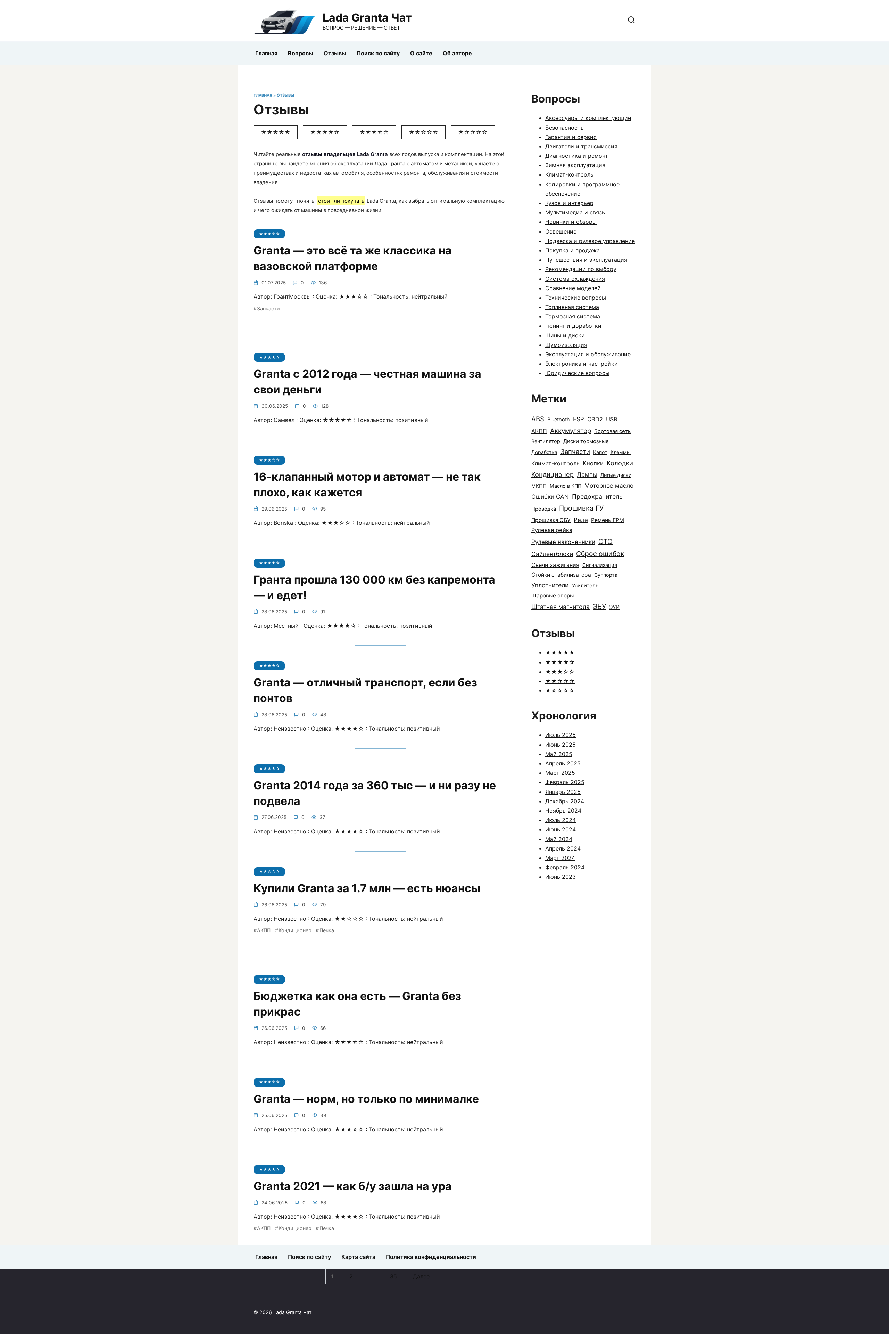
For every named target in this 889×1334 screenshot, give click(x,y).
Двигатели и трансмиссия (581, 146)
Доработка (544, 452)
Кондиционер (295, 930)
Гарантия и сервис (571, 136)
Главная (266, 53)
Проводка (543, 509)
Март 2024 (560, 857)
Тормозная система (572, 316)
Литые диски (615, 475)
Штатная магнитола (560, 606)
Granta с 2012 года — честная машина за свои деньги (367, 382)
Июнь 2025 (560, 744)
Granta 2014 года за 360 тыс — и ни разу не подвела (375, 793)
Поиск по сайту (378, 53)
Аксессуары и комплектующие (588, 117)
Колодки (620, 463)
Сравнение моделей (573, 288)
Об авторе (457, 53)
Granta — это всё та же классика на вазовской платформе (353, 258)
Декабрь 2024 (564, 801)
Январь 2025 (563, 791)
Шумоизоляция (566, 344)
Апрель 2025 (563, 763)
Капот (600, 452)
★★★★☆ (325, 132)
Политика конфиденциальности (431, 1256)
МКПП (539, 486)
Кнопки (593, 463)
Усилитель (585, 585)
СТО (605, 541)
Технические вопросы (575, 297)
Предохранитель (597, 496)
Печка (326, 930)
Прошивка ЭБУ (551, 520)
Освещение (560, 231)
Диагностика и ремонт (576, 155)
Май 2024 (558, 839)
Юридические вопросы (577, 372)
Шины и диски (565, 335)
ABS (537, 419)
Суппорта (605, 575)
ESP (578, 419)
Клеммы (620, 452)
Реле (581, 519)
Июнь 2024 (560, 829)
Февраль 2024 (564, 867)
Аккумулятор (570, 431)
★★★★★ (275, 132)
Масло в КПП (565, 486)
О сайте (421, 53)
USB (611, 419)
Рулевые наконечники (563, 541)
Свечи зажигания (555, 564)
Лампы (587, 474)
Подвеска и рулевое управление (590, 240)
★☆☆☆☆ (473, 132)
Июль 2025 (560, 734)
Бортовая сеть (612, 431)
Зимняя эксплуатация (575, 165)
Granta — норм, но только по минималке (366, 1099)
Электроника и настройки (581, 363)
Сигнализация (599, 565)
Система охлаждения (575, 278)
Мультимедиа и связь (575, 212)
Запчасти (268, 308)
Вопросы (300, 53)
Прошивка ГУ (581, 508)
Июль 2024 (560, 819)
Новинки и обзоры (571, 221)
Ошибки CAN (550, 496)
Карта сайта (358, 1256)
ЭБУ (599, 606)
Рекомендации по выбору (580, 269)
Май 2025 (558, 753)
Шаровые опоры (552, 595)
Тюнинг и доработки (573, 325)
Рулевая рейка (551, 530)
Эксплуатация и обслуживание (588, 354)
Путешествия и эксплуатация (586, 259)
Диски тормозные (586, 441)
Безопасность (564, 127)
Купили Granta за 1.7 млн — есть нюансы (367, 888)
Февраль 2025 (564, 782)
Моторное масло (608, 485)
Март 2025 (560, 772)
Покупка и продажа (572, 250)
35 (393, 1276)
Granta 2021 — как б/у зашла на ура (353, 1186)
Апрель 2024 (563, 848)
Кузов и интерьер (569, 203)
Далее (421, 1276)
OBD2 (595, 419)
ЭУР (614, 607)
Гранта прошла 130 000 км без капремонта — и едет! (374, 587)
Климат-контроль (569, 174)
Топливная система (572, 306)
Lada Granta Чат (367, 17)
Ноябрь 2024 (563, 810)
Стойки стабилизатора (561, 574)
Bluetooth (558, 419)
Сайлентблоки (552, 554)
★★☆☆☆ (423, 132)
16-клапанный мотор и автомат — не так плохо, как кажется (367, 484)
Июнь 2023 (560, 876)
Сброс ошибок (600, 554)
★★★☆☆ (374, 132)
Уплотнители (550, 585)
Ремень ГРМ (607, 520)
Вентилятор (545, 441)
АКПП (264, 930)
